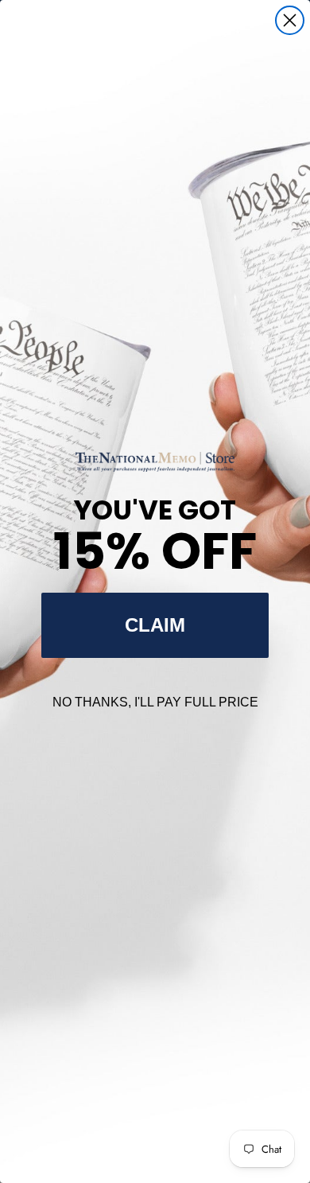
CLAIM (155, 625)
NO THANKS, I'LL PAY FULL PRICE (155, 702)
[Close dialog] (290, 20)
